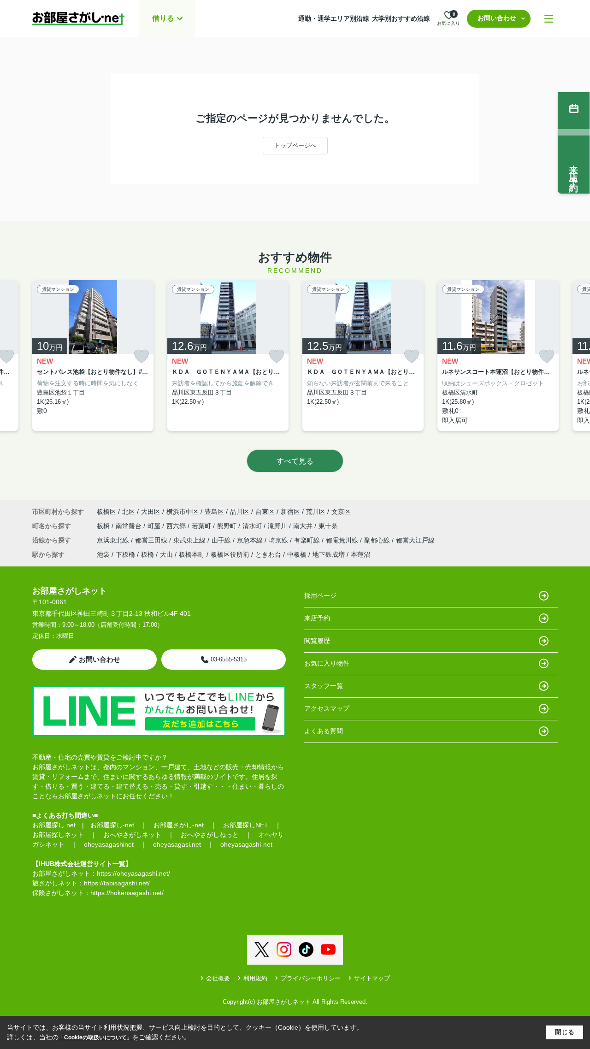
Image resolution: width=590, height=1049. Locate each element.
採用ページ (320, 595)
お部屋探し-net (112, 825)
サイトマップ (372, 978)
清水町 (253, 526)
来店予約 (317, 618)
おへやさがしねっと (210, 834)
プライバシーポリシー (311, 978)
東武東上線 (190, 540)
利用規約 (255, 978)
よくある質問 (323, 731)
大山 (166, 554)
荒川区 (315, 511)
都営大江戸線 (415, 540)
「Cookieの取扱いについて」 (95, 1037)
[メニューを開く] (549, 19)
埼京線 (279, 540)
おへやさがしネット (132, 834)
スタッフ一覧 (323, 686)
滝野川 (278, 526)
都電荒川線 (343, 540)
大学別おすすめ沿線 (401, 18)
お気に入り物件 (326, 663)
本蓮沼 (360, 554)
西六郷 (177, 526)
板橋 (104, 526)
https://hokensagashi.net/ (127, 892)
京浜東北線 (114, 540)
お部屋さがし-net (178, 825)
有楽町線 (308, 540)
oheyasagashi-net (246, 844)
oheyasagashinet (109, 844)
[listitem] (92, 355)
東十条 (328, 526)
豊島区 (214, 511)
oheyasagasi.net (177, 844)
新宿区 (290, 511)
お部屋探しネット (58, 834)
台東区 (265, 511)
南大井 (303, 526)
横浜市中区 (182, 511)
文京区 (341, 511)
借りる (163, 18)
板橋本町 (192, 554)
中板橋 (297, 554)
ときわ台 (268, 554)
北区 (128, 511)
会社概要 (218, 978)
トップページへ (295, 145)
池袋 (103, 554)
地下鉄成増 (329, 554)
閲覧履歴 (317, 640)
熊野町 (227, 526)
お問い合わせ (497, 18)
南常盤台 (129, 526)
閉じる (564, 1032)
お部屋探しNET (245, 825)
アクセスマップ (326, 708)
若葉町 (202, 526)
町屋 (155, 526)
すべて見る (295, 461)
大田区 (150, 511)
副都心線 (378, 540)
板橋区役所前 (230, 554)
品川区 (239, 511)
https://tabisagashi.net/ (117, 883)
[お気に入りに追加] (141, 356)
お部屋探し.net (54, 825)
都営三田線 (152, 540)
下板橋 (125, 554)
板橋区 (106, 511)
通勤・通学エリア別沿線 (333, 18)
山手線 (222, 540)
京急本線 (251, 540)
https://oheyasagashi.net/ (133, 873)
